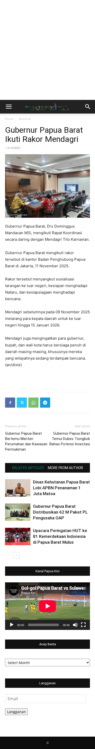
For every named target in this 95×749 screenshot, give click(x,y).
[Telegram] (45, 403)
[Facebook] (10, 403)
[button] (9, 107)
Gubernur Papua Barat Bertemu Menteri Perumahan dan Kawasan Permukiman (26, 441)
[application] (47, 606)
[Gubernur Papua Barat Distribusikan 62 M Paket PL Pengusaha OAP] (17, 512)
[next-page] (16, 555)
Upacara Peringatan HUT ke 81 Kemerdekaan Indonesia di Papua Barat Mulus (60, 536)
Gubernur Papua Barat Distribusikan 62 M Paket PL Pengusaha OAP (60, 512)
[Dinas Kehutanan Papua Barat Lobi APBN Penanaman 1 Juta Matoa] (17, 488)
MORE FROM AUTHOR (65, 468)
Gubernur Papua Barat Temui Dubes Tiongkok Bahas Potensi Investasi (69, 438)
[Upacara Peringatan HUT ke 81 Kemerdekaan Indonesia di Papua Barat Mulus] (17, 536)
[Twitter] (22, 403)
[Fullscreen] (83, 624)
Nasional (24, 119)
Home (9, 119)
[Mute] (75, 624)
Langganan (16, 711)
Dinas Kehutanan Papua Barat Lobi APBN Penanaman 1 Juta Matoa (61, 487)
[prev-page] (8, 555)
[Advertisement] (47, 50)
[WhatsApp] (33, 403)
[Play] (11, 624)
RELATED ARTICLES (28, 468)
